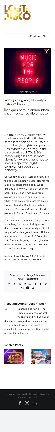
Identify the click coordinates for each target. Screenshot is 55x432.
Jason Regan (13, 256)
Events (41, 256)
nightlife (16, 259)
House (7, 259)
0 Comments (35, 259)
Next (45, 36)
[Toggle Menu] (47, 12)
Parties (24, 259)
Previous (35, 36)
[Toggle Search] (37, 12)
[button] (6, 357)
